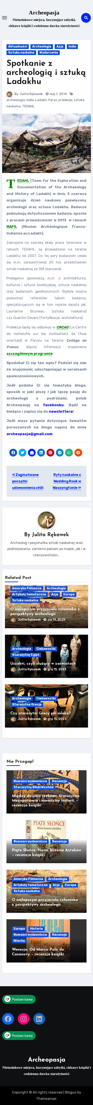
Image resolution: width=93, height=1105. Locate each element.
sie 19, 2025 (56, 619)
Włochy (19, 941)
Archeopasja (44, 13)
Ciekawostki (46, 649)
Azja (59, 46)
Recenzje (59, 781)
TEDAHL (28, 106)
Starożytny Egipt (25, 655)
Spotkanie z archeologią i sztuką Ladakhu (46, 73)
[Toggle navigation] (4, 17)
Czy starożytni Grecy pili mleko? (40, 713)
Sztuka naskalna (21, 52)
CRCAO (62, 327)
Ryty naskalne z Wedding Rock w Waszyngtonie (67, 481)
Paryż (52, 100)
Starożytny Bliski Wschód (33, 787)
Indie (72, 46)
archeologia (15, 100)
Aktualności (17, 46)
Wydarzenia (49, 52)
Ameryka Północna (27, 588)
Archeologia (41, 46)
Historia (36, 929)
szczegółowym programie (29, 354)
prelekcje (65, 100)
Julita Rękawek (31, 94)
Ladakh (41, 100)
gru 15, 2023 (57, 669)
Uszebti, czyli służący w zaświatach (43, 664)
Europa (69, 594)
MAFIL (11, 227)
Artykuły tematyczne (29, 594)
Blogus (70, 1092)
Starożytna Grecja (27, 704)
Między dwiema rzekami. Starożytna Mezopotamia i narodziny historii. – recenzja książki (45, 800)
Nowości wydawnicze (30, 781)
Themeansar (46, 1099)
